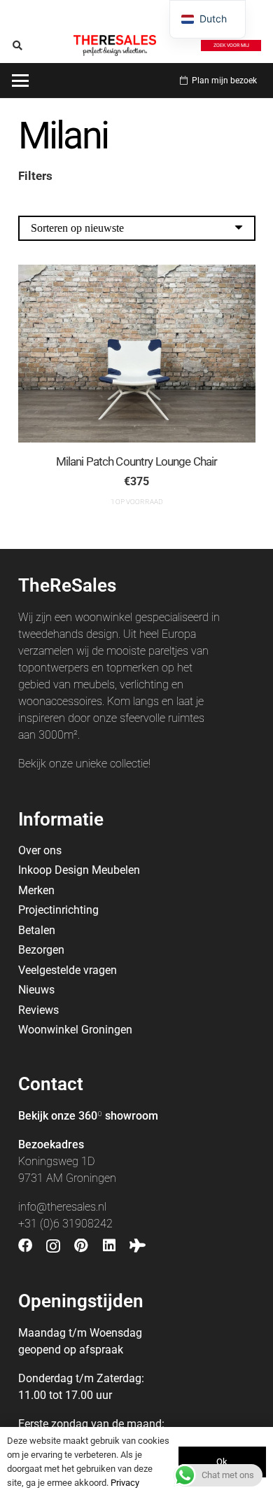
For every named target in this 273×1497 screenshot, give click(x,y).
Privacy (125, 1482)
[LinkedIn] (109, 1246)
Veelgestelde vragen (67, 970)
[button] (18, 45)
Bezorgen (41, 949)
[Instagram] (53, 1246)
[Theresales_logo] (115, 45)
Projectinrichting (58, 910)
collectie (129, 763)
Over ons (40, 850)
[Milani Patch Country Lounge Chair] (136, 354)
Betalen (36, 930)
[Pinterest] (81, 1246)
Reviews (38, 1010)
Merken (36, 890)
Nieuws (36, 989)
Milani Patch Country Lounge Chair (137, 461)
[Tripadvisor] (138, 1246)
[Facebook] (25, 1246)
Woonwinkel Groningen (75, 1029)
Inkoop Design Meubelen (79, 870)
